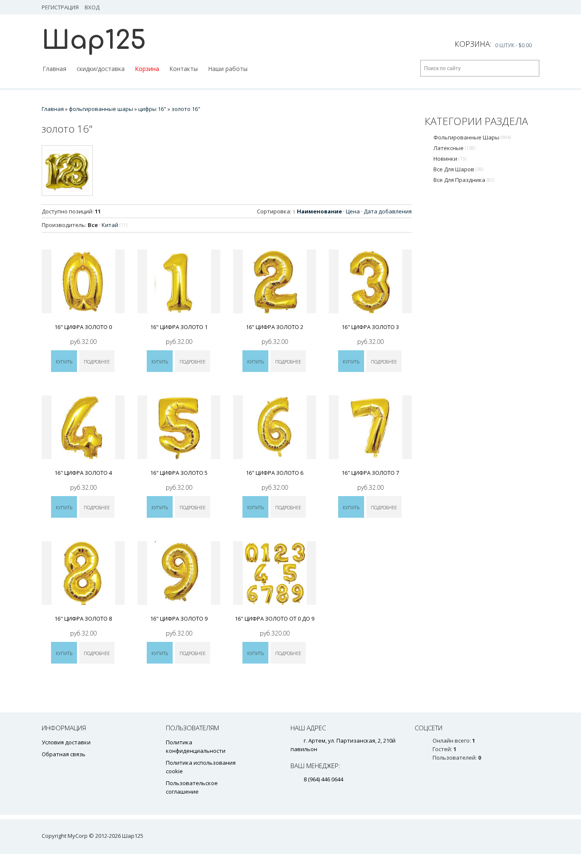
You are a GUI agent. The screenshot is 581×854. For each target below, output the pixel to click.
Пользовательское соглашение (192, 787)
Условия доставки (66, 742)
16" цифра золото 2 (274, 327)
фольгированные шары (472, 137)
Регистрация (60, 7)
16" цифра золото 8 (83, 618)
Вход (92, 7)
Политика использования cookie (201, 767)
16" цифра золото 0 (83, 327)
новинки (449, 158)
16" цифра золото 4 (83, 473)
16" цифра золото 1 (179, 327)
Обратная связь (63, 754)
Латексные (454, 148)
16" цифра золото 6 (274, 473)
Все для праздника (463, 180)
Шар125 (94, 40)
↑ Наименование (317, 211)
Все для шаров (458, 169)
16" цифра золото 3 (370, 327)
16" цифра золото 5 (179, 473)
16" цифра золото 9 (179, 618)
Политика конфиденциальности (195, 746)
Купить (64, 361)
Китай (114, 225)
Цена (353, 211)
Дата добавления (388, 211)
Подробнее (97, 361)
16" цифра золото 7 (370, 473)
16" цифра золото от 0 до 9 (274, 618)
